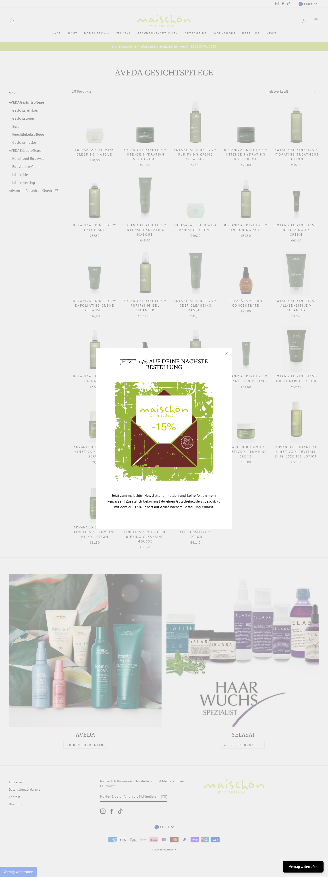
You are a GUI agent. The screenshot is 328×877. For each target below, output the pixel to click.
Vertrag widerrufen (303, 867)
